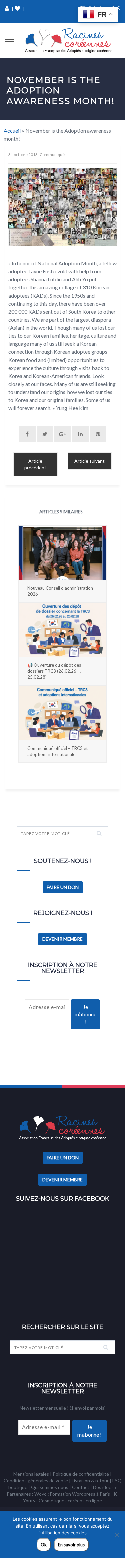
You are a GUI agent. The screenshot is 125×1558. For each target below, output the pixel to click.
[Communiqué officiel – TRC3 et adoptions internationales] (62, 713)
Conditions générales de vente (36, 1480)
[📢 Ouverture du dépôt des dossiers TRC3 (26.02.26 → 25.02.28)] (62, 630)
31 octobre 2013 (23, 154)
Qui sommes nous (49, 1487)
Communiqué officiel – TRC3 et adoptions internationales (57, 751)
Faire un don (63, 887)
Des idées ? (105, 1487)
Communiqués (53, 154)
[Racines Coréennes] (68, 40)
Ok (44, 1544)
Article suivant (89, 461)
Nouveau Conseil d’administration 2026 (60, 591)
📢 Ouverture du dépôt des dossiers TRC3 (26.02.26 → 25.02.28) (54, 671)
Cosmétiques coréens (62, 1500)
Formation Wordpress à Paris (80, 1494)
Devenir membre (62, 939)
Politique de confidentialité (81, 1474)
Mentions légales (31, 1474)
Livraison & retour (90, 1480)
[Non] (116, 1534)
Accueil (12, 130)
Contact (80, 1487)
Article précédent (35, 464)
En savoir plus (71, 1544)
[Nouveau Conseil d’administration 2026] (62, 553)
